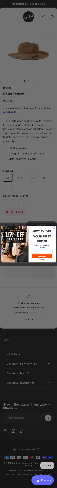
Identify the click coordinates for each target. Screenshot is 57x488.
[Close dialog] (54, 227)
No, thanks (42, 259)
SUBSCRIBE (42, 256)
